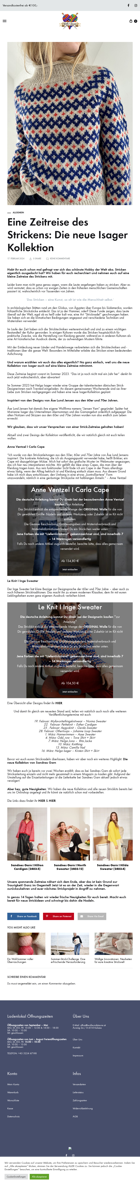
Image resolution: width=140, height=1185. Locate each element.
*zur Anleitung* (75, 504)
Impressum (78, 1055)
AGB (75, 1116)
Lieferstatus (78, 1092)
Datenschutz (13, 1116)
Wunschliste (13, 1100)
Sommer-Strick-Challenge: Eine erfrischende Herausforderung (68, 960)
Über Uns (77, 1039)
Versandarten (79, 1084)
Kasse (10, 1108)
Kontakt (76, 1047)
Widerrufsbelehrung (83, 1108)
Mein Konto (13, 1084)
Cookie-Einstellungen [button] (16, 1176)
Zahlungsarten (80, 1100)
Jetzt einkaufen (70, 569)
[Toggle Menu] (4, 21)
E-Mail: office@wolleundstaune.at (89, 1025)
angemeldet (24, 983)
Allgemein (18, 212)
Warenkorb (12, 1092)
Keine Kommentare (60, 258)
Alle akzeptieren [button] (39, 1176)
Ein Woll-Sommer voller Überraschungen (20, 960)
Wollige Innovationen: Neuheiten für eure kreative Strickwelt (113, 960)
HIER (58, 703)
